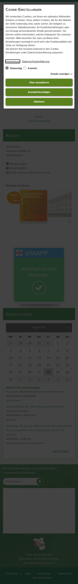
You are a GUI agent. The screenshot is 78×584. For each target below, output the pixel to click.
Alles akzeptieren (39, 82)
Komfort (32, 68)
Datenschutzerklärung (36, 61)
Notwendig (16, 68)
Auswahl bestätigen (39, 92)
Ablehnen (39, 101)
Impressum (13, 61)
